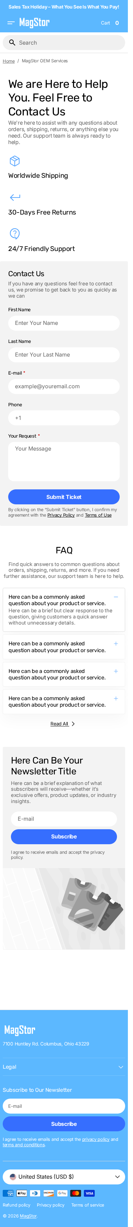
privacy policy (95, 1139)
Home (9, 61)
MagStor (28, 1215)
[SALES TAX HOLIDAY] (65, 7)
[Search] (9, 42)
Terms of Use (98, 515)
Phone (15, 405)
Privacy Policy (61, 515)
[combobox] (70, 42)
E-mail (14, 373)
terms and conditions (24, 1144)
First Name (19, 310)
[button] (10, 23)
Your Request (22, 436)
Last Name (19, 341)
